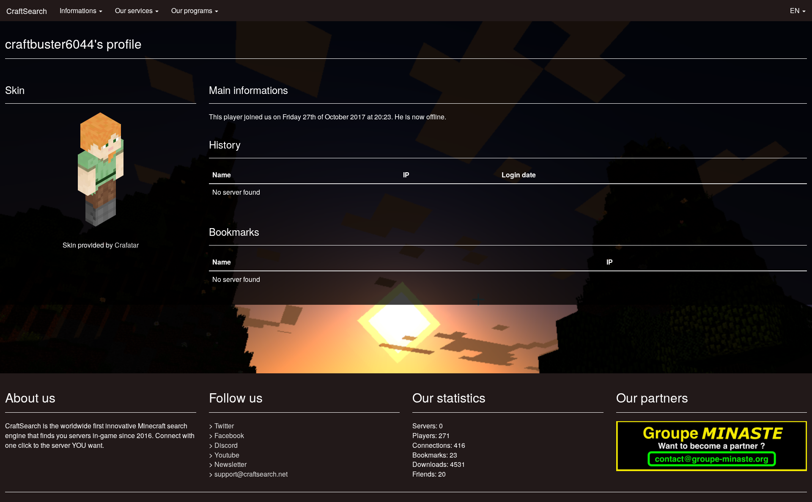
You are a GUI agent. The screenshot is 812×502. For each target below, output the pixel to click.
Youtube (226, 455)
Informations (79, 10)
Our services (134, 10)
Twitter (224, 425)
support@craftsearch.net (251, 474)
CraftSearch (26, 10)
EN (795, 10)
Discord (226, 445)
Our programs (192, 10)
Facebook (229, 435)
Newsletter (230, 464)
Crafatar (127, 245)
